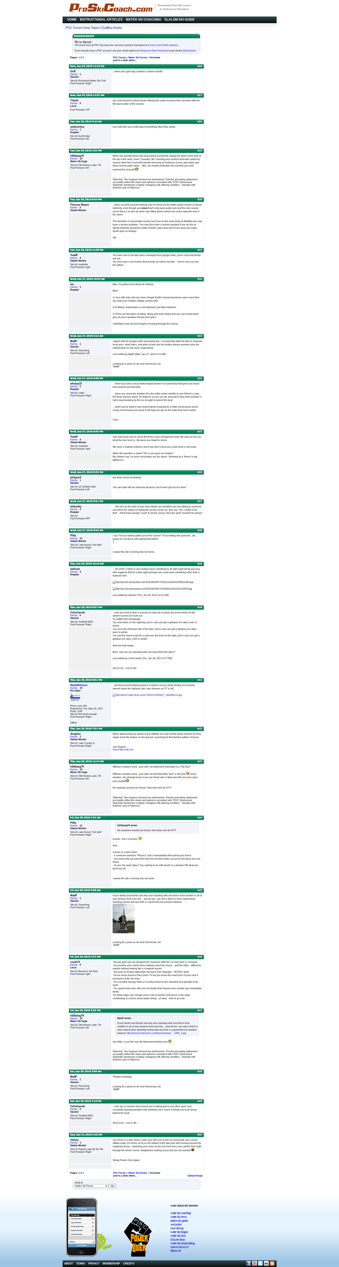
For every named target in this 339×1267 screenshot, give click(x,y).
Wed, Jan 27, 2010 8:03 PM (86, 432)
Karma (73, 74)
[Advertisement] (261, 1220)
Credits (128, 1263)
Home (72, 19)
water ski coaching (180, 1213)
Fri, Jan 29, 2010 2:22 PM (85, 1010)
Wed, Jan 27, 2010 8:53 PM (86, 472)
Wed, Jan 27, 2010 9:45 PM (86, 530)
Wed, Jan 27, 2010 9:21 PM (86, 501)
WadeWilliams (78, 685)
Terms (80, 1263)
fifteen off (175, 1250)
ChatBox (107, 27)
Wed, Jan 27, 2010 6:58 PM (86, 378)
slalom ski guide (179, 1220)
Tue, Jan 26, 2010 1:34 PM (86, 151)
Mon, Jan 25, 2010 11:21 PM (87, 95)
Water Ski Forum (137, 57)
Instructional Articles (101, 19)
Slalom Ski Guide (179, 19)
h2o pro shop (177, 1239)
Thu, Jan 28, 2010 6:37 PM (86, 607)
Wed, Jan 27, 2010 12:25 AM (87, 279)
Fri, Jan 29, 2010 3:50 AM (85, 890)
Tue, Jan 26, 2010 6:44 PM (86, 200)
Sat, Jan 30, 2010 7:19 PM (85, 1101)
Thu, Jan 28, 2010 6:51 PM (86, 680)
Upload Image (195, 1175)
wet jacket (175, 1224)
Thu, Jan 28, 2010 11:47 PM (87, 761)
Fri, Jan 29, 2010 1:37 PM (85, 957)
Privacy (93, 1263)
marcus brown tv (179, 1247)
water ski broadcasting (182, 1243)
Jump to (79, 1182)
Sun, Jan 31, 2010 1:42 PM (86, 1135)
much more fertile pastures (164, 45)
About (68, 1263)
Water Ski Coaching (143, 19)
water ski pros (178, 1235)
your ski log (176, 1228)
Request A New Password (154, 50)
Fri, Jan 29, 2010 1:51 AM (85, 818)
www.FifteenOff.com (123, 749)
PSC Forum (74, 27)
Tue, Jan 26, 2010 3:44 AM (86, 122)
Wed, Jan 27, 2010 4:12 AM (86, 336)
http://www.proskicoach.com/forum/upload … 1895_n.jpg (156, 1033)
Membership (111, 1263)
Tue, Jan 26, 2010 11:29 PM (86, 250)
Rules (118, 27)
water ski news (178, 1216)
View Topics (91, 27)
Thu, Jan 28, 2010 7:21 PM (86, 729)
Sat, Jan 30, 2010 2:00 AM (85, 1071)
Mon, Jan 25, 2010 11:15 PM (87, 66)
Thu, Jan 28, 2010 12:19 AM (87, 564)
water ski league (179, 1231)
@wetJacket (189, 50)
